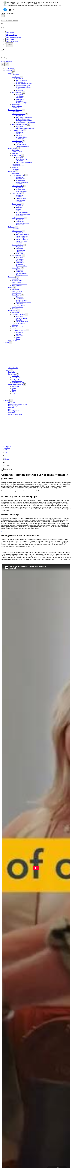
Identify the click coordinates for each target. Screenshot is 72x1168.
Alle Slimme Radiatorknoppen (25, 128)
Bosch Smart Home (18, 382)
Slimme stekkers (17, 291)
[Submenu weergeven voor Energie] (14, 287)
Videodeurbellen (21, 189)
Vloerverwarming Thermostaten (25, 122)
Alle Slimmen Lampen (22, 234)
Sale (5, 449)
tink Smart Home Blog (15, 414)
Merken (6, 342)
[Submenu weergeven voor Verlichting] (16, 227)
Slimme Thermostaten (18, 114)
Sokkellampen (20, 99)
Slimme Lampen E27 (22, 236)
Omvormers (19, 303)
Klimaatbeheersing (17, 130)
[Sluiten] (6, 64)
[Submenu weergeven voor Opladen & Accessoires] (27, 330)
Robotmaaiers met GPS (23, 85)
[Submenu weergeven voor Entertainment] (18, 148)
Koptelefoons (16, 164)
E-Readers (15, 325)
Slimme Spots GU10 (22, 239)
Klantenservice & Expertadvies (17, 404)
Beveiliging (11, 171)
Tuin (9, 73)
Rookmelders (20, 221)
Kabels (18, 339)
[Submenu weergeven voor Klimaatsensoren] (23, 141)
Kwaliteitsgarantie (13, 411)
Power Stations (16, 293)
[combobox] (9, 21)
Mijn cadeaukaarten (12, 41)
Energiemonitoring (17, 307)
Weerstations (16, 108)
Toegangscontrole (21, 198)
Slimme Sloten (16, 193)
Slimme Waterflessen (22, 321)
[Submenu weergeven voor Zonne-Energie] (22, 295)
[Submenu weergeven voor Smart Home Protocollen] (24, 384)
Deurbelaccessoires (21, 191)
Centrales (18, 209)
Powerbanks (19, 335)
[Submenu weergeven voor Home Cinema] (22, 155)
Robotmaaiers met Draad (23, 87)
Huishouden (11, 277)
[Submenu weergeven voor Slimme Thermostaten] (26, 114)
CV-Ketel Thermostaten (23, 119)
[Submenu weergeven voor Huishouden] (16, 277)
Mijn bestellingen (11, 35)
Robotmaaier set (20, 82)
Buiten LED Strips (21, 266)
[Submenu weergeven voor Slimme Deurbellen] (24, 186)
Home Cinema (16, 155)
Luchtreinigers (20, 139)
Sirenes (18, 211)
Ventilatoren (19, 135)
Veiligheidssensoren (18, 218)
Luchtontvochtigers (21, 137)
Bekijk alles (15, 74)
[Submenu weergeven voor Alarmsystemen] (22, 204)
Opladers (18, 337)
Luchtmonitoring (21, 144)
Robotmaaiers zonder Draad (24, 83)
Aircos (18, 133)
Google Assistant (17, 381)
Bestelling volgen (13, 406)
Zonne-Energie (16, 295)
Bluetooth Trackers (17, 326)
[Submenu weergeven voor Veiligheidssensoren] (25, 218)
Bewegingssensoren (22, 212)
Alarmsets (19, 207)
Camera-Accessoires (22, 182)
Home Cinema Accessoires (24, 162)
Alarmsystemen (16, 204)
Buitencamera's (20, 180)
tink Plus (7, 448)
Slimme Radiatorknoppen (19, 124)
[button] (36, 34)
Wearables (19, 320)
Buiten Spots (19, 101)
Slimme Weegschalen (22, 318)
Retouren (11, 407)
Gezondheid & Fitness (18, 314)
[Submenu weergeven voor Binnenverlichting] (24, 245)
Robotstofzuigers (17, 280)
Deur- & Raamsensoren (23, 214)
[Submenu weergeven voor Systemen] (11, 370)
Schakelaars (19, 271)
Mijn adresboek (11, 39)
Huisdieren (15, 328)
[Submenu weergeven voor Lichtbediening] (22, 268)
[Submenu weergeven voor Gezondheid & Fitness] (26, 314)
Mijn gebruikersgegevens (13, 37)
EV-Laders (15, 308)
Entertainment (12, 148)
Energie (10, 287)
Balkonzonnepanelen (22, 300)
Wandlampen (20, 96)
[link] (6, 453)
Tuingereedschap (17, 106)
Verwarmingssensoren (22, 146)
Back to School (9, 68)
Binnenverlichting (17, 245)
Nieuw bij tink (12, 340)
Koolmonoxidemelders (22, 223)
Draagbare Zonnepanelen (23, 302)
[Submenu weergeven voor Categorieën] (13, 70)
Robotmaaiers (16, 77)
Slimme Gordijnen (17, 282)
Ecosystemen (12, 374)
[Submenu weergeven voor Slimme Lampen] (23, 231)
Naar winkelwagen (6, 61)
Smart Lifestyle (12, 310)
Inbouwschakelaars (21, 273)
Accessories (19, 90)
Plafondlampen (20, 250)
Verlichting (11, 227)
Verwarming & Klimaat (15, 110)
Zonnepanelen (20, 298)
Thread (14, 390)
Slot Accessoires (20, 200)
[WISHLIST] (36, 50)
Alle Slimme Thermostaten (24, 117)
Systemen (7, 370)
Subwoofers (19, 161)
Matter (14, 388)
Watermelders (20, 225)
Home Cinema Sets (21, 159)
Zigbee (14, 391)
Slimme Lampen (17, 231)
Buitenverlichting (17, 92)
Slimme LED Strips (21, 241)
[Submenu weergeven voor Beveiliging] (16, 171)
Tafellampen (19, 252)
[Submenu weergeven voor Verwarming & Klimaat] (23, 110)
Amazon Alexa (16, 377)
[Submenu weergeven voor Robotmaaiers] (21, 77)
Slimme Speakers (17, 151)
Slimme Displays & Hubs (19, 284)
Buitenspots (19, 264)
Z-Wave (14, 393)
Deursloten (19, 197)
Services (6, 400)
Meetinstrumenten (21, 323)
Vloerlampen (19, 253)
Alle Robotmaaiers (21, 80)
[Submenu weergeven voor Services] (10, 400)
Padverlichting (20, 97)
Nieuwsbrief (12, 412)
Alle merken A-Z (13, 368)
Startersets (19, 184)
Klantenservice (8, 446)
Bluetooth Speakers (18, 166)
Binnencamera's (20, 179)
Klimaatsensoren (17, 141)
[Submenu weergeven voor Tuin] (12, 73)
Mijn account (10, 32)
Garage (18, 88)
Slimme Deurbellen (17, 186)
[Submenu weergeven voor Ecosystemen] (17, 374)
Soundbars (15, 153)
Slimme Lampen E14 (22, 238)
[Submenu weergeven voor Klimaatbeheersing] (24, 130)
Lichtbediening (16, 268)
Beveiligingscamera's (18, 175)
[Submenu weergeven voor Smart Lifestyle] (18, 310)
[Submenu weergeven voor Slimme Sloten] (22, 193)
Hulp (9, 409)
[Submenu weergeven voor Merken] (10, 342)
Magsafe (18, 334)
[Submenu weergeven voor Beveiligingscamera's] (25, 175)
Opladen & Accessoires (19, 330)
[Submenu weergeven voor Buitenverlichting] (23, 92)
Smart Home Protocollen (15, 384)
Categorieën (8, 70)
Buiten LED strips (21, 102)
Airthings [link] (7, 465)
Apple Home (16, 379)
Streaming (15, 167)
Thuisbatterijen (20, 305)
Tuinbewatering (16, 104)
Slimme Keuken (17, 285)
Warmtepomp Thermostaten (24, 120)
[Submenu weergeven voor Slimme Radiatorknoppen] (28, 124)
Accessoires (15, 169)
